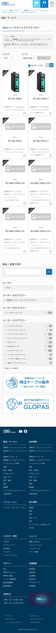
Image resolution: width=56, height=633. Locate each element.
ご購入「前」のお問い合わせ (13, 599)
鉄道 (4, 483)
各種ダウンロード (9, 572)
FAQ (4, 569)
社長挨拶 (32, 572)
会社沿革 (32, 579)
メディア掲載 (33, 552)
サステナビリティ (35, 622)
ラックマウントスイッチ (29, 350)
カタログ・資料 (10, 536)
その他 (31, 528)
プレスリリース (34, 548)
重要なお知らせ (34, 541)
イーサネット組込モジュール (29, 359)
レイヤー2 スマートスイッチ (29, 330)
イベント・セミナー (36, 545)
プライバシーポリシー (36, 619)
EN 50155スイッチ (29, 346)
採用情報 (32, 586)
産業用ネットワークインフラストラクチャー (37, 10)
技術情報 (33, 441)
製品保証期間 (8, 582)
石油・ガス (7, 477)
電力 (30, 514)
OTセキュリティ (9, 473)
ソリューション (10, 502)
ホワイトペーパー (9, 545)
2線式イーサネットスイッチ (29, 363)
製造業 (5, 487)
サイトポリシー (34, 616)
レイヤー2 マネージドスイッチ (29, 334)
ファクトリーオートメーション (14, 507)
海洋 (30, 521)
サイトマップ (9, 616)
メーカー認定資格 (9, 579)
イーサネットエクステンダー (27, 12)
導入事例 (33, 502)
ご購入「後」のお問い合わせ (13, 603)
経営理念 (32, 569)
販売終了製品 (8, 576)
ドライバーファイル (10, 555)
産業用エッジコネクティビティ (14, 460)
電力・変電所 (8, 470)
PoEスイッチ (29, 342)
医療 (4, 467)
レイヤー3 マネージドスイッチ (29, 338)
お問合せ (7, 594)
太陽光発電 (7, 494)
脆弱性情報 (7, 586)
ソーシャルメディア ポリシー (13, 622)
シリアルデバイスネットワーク (14, 490)
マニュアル (7, 552)
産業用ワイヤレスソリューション (15, 447)
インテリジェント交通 (11, 463)
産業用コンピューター (11, 456)
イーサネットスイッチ (7, 12)
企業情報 (33, 563)
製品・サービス (14, 10)
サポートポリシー (10, 619)
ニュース (33, 536)
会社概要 (32, 576)
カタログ (6, 541)
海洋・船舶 (7, 480)
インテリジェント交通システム (40, 524)
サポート (7, 563)
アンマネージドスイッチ (29, 326)
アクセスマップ (34, 582)
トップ (3, 10)
